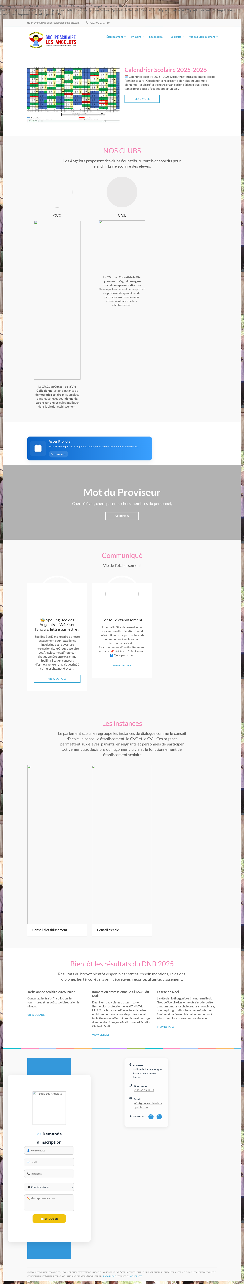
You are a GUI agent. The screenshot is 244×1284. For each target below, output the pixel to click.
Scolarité (176, 36)
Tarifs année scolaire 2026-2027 (51, 992)
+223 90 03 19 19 (99, 22)
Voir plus (122, 515)
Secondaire (156, 36)
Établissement (114, 36)
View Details (57, 678)
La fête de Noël (168, 992)
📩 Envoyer (49, 1218)
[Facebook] (151, 1116)
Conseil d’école (108, 930)
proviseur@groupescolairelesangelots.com (55, 22)
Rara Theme (109, 1276)
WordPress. (136, 1276)
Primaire (136, 36)
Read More (142, 98)
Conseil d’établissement (49, 930)
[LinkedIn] (159, 1116)
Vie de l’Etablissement (202, 36)
